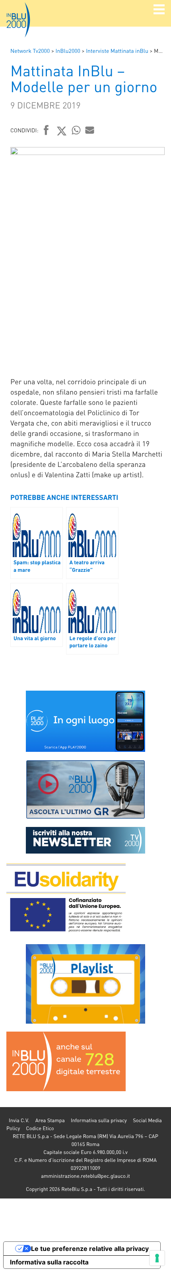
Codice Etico (40, 1128)
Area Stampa (50, 1120)
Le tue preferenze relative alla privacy (90, 1249)
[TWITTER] (62, 130)
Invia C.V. (19, 1120)
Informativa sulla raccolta (49, 1262)
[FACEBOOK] (46, 130)
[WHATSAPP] (76, 130)
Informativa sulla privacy (99, 1120)
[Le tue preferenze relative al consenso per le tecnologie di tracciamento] (157, 1258)
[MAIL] (90, 130)
